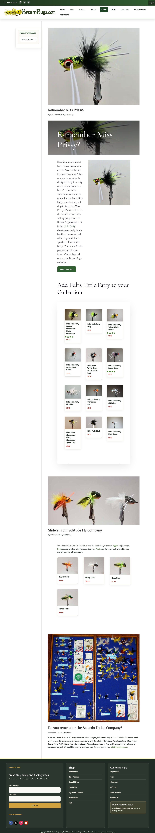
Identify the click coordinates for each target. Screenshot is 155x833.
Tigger (115, 546)
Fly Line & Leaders (76, 792)
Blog (114, 9)
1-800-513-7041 (12, 3)
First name (12, 795)
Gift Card (124, 9)
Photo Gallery (140, 9)
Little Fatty (69, 226)
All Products (73, 772)
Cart (111, 777)
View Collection (66, 269)
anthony (53, 535)
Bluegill (82, 9)
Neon (59, 549)
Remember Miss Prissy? (66, 110)
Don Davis (54, 115)
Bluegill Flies (74, 782)
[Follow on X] (24, 2)
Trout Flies (73, 787)
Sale (70, 803)
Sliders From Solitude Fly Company (75, 530)
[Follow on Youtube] (26, 823)
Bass (72, 9)
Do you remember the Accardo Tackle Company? (85, 727)
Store (103, 9)
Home (62, 9)
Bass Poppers (74, 777)
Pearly (98, 549)
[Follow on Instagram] (28, 2)
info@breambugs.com (119, 747)
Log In (152, 3)
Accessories (73, 797)
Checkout (113, 782)
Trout (93, 9)
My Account (114, 772)
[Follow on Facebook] (20, 2)
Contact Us (64, 15)
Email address (14, 786)
